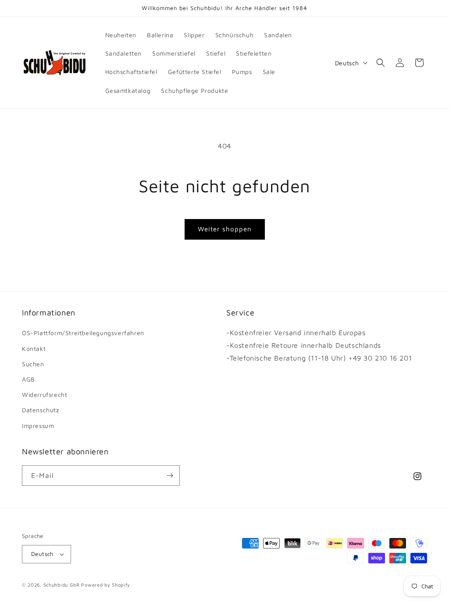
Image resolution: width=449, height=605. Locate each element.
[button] (380, 62)
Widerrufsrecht (44, 394)
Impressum (38, 425)
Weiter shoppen (225, 229)
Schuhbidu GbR (61, 584)
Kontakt (34, 348)
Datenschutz (40, 410)
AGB (28, 379)
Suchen (33, 364)
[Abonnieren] (169, 475)
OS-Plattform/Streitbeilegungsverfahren (83, 332)
